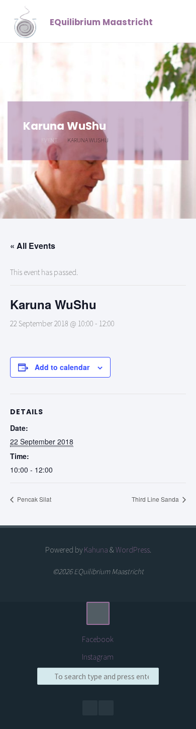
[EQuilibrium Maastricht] (25, 21)
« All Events (32, 245)
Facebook (98, 639)
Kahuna (95, 550)
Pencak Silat (33, 499)
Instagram (98, 657)
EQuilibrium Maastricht (101, 22)
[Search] (45, 676)
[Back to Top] (98, 613)
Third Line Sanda (156, 499)
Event (49, 139)
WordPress (133, 550)
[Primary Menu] (178, 21)
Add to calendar (62, 367)
